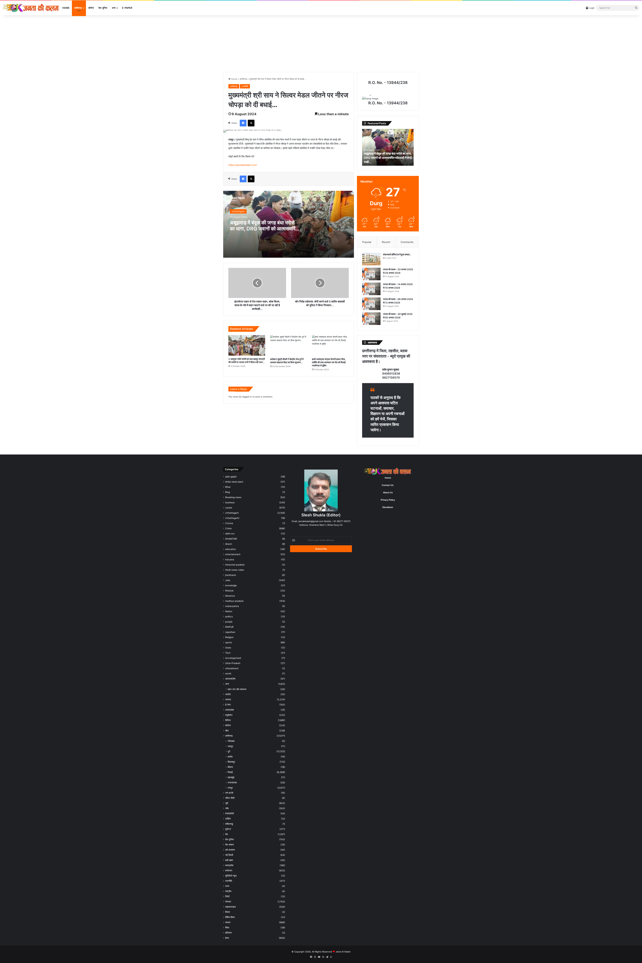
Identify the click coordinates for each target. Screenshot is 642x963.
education (230, 549)
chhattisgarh (238, 211)
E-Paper (127, 7)
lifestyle (229, 590)
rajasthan (230, 632)
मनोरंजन (228, 870)
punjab (228, 621)
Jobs (227, 580)
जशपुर (230, 746)
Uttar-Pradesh (232, 663)
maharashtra (232, 606)
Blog (227, 492)
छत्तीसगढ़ (78, 7)
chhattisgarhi (232, 518)
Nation (228, 611)
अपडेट (228, 694)
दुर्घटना (228, 829)
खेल (227, 730)
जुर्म (226, 803)
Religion (229, 637)
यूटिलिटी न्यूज (231, 875)
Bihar (228, 487)
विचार (227, 912)
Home (66, 7)
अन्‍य (114, 7)
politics (229, 616)
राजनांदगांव (232, 782)
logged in (247, 396)
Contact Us (388, 485)
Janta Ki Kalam (343, 951)
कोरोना (91, 7)
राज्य (227, 886)
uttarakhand (231, 668)
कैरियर (228, 720)
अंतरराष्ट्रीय (230, 678)
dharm (228, 544)
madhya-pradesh (234, 601)
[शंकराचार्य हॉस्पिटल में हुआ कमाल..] (371, 259)
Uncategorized (233, 658)
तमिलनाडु (229, 824)
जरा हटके (229, 792)
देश (226, 834)
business (230, 502)
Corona (229, 523)
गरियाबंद (231, 741)
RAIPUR (229, 627)
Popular (366, 242)
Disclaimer (387, 507)
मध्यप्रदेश (229, 865)
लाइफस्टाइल (230, 906)
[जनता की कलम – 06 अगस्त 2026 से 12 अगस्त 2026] (371, 303)
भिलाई (230, 772)
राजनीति (245, 86)
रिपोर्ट (227, 896)
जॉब (227, 808)
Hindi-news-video (234, 570)
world (228, 673)
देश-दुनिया (102, 7)
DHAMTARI (231, 538)
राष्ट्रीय (228, 891)
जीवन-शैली (229, 798)
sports (228, 642)
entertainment (232, 554)
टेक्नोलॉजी (229, 813)
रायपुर (230, 787)
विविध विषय (230, 917)
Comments (407, 242)
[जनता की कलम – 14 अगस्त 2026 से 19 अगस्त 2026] (371, 289)
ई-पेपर (228, 704)
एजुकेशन (228, 715)
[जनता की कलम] (31, 8)
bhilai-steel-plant (234, 481)
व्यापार (227, 922)
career (228, 507)
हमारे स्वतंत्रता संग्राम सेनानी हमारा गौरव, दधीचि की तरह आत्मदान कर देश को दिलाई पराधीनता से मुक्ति (329, 362)
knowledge (231, 585)
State (228, 647)
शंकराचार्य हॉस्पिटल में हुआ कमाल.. (397, 254)
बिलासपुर (231, 761)
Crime (228, 528)
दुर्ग (229, 751)
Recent (386, 242)
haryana (229, 559)
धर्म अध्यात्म (230, 849)
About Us (388, 492)
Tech (228, 652)
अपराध (228, 699)
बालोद (230, 756)
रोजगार (228, 901)
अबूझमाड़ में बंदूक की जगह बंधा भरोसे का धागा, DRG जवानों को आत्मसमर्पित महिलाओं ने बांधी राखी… (264, 229)
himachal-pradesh (235, 564)
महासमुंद (231, 777)
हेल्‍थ (227, 938)
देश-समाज (229, 844)
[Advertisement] (321, 43)
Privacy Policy (388, 499)
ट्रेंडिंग (228, 818)
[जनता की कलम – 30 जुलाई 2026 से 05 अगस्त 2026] (371, 318)
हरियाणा (228, 932)
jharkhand (230, 575)
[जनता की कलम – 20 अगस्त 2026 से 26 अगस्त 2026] (371, 274)
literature (230, 595)
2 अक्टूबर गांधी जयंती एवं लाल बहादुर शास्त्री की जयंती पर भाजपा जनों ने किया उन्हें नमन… (246, 361)
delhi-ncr (230, 533)
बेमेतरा (230, 767)
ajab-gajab (231, 476)
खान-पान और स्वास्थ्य (237, 689)
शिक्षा (227, 927)
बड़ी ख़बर (229, 860)
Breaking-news (233, 497)
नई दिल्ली (229, 855)
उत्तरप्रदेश (229, 709)
